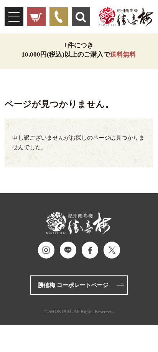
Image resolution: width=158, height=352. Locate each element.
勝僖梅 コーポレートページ (73, 285)
